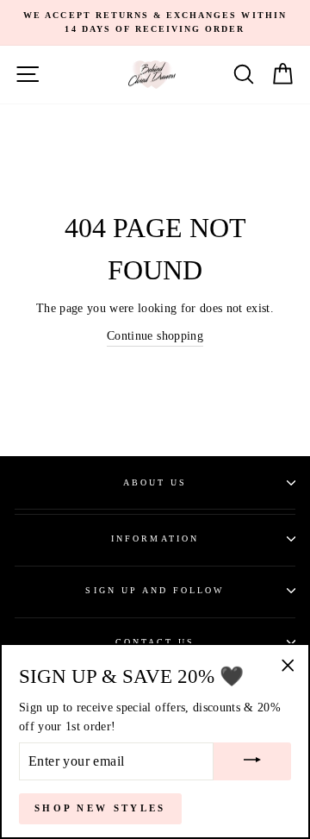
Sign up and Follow (154, 590)
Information (155, 538)
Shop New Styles (100, 808)
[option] (155, 23)
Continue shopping (155, 335)
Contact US (155, 642)
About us (155, 482)
